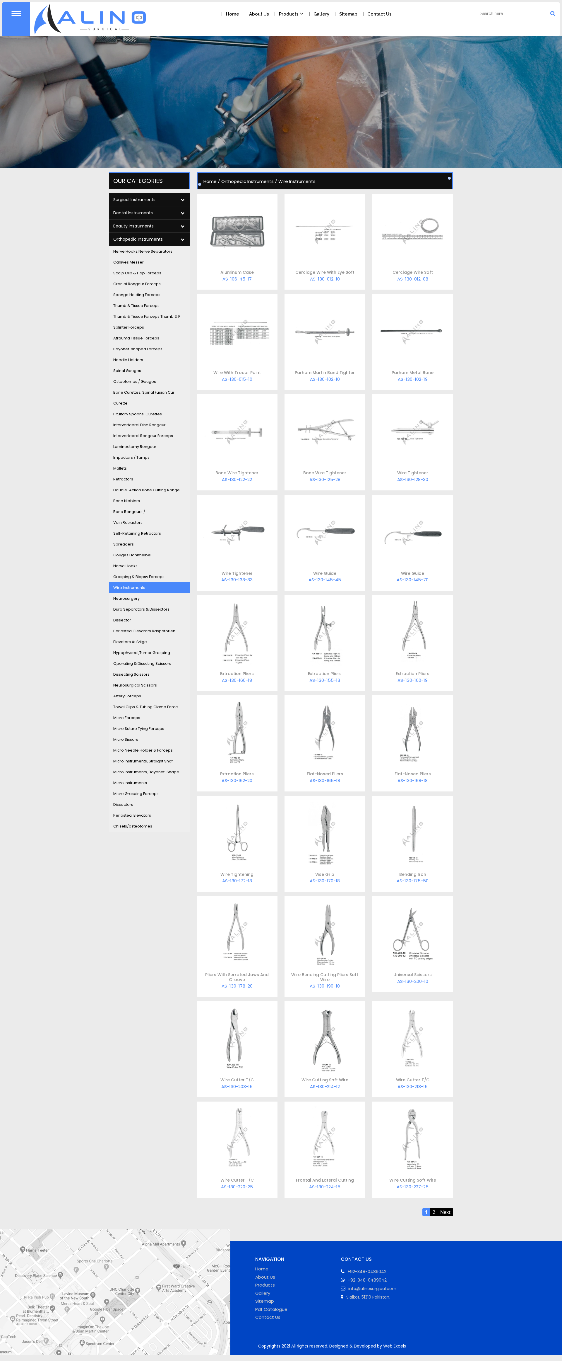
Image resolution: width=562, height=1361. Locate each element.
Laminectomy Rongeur (134, 446)
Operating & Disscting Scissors (142, 663)
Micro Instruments (130, 783)
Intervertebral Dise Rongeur (139, 425)
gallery (321, 14)
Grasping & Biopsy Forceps (139, 577)
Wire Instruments (129, 587)
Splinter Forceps (128, 327)
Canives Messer (128, 262)
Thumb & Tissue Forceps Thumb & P (147, 316)
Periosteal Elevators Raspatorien (144, 631)
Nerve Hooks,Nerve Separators (142, 251)
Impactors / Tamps (131, 457)
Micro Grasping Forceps (136, 793)
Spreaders (123, 544)
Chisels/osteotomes (132, 826)
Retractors (123, 479)
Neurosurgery (126, 598)
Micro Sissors (125, 739)
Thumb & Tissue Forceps (136, 305)
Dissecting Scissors (131, 674)
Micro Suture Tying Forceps (138, 728)
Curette (120, 403)
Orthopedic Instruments (247, 181)
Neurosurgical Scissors (135, 685)
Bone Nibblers (126, 501)
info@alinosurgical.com (372, 1289)
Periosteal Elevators (132, 815)
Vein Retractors (128, 522)
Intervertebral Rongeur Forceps (143, 436)
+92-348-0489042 (367, 1280)
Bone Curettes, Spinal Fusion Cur (143, 392)
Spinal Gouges (127, 370)
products (289, 14)
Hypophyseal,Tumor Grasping (141, 652)
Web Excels (394, 1346)
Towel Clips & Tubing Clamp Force (145, 707)
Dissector (122, 620)
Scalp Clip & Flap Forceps (137, 273)
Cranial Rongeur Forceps (137, 284)
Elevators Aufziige (130, 642)
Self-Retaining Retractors (137, 533)
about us (259, 14)
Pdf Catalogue (271, 1309)
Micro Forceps (126, 718)
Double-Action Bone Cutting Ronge (146, 490)
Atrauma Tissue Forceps (136, 338)
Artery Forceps (127, 696)
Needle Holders (128, 360)
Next (445, 1212)
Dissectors (123, 804)
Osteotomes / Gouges (134, 381)
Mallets (120, 468)
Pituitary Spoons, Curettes (137, 414)
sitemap (348, 14)
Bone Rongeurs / (129, 511)
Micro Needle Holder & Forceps (143, 750)
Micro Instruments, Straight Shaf (143, 761)
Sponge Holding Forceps (136, 295)
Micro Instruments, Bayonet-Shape (146, 772)
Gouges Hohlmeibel (132, 555)
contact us (379, 14)
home (232, 14)
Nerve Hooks (125, 566)
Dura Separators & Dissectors (141, 609)
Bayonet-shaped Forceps (137, 349)
